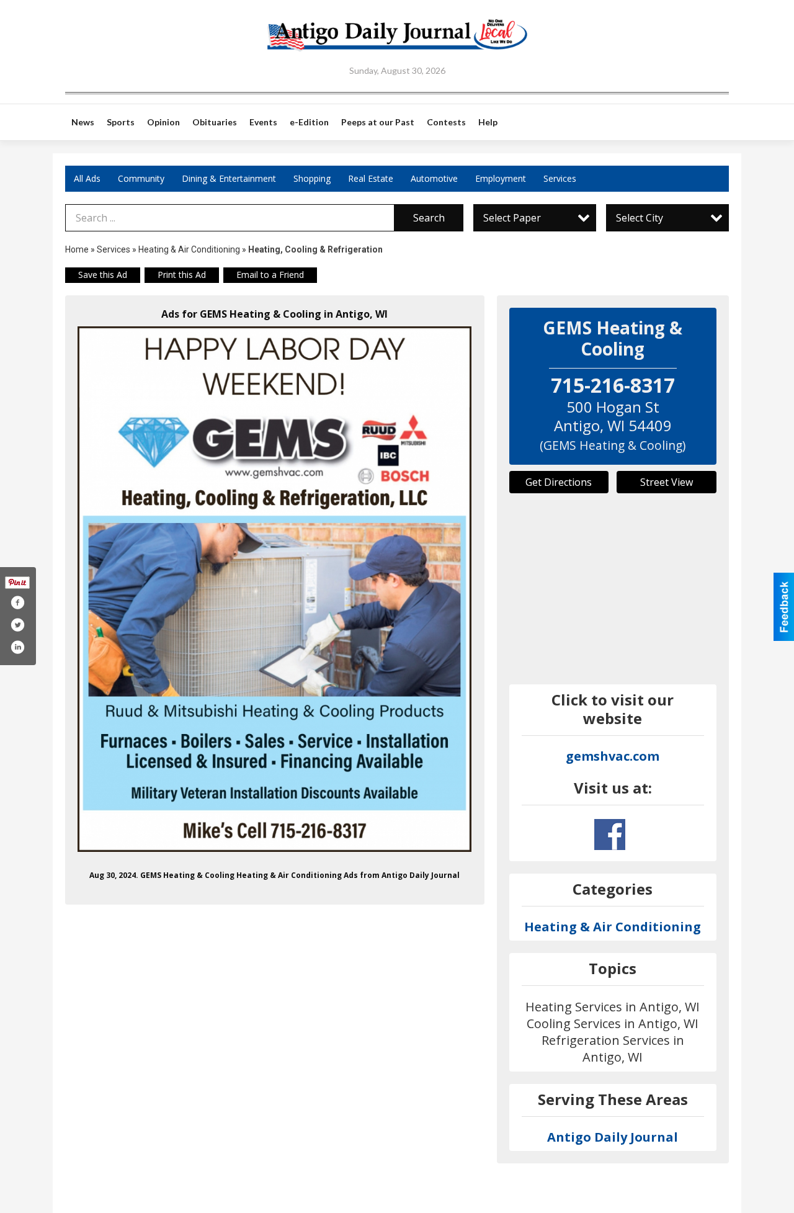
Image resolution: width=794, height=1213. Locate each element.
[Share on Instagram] (17, 647)
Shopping (312, 178)
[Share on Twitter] (17, 624)
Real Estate (370, 178)
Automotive (434, 178)
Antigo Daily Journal (612, 1137)
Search (429, 218)
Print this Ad (182, 274)
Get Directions (558, 482)
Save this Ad (102, 274)
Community (141, 178)
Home (77, 249)
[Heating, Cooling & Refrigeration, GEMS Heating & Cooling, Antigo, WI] (275, 589)
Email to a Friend (270, 274)
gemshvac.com (612, 756)
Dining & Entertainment (229, 178)
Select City (639, 218)
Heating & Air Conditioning (189, 249)
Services (559, 178)
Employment (500, 178)
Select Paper (512, 218)
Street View (666, 482)
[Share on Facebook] (17, 602)
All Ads (87, 178)
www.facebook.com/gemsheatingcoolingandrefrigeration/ (609, 834)
